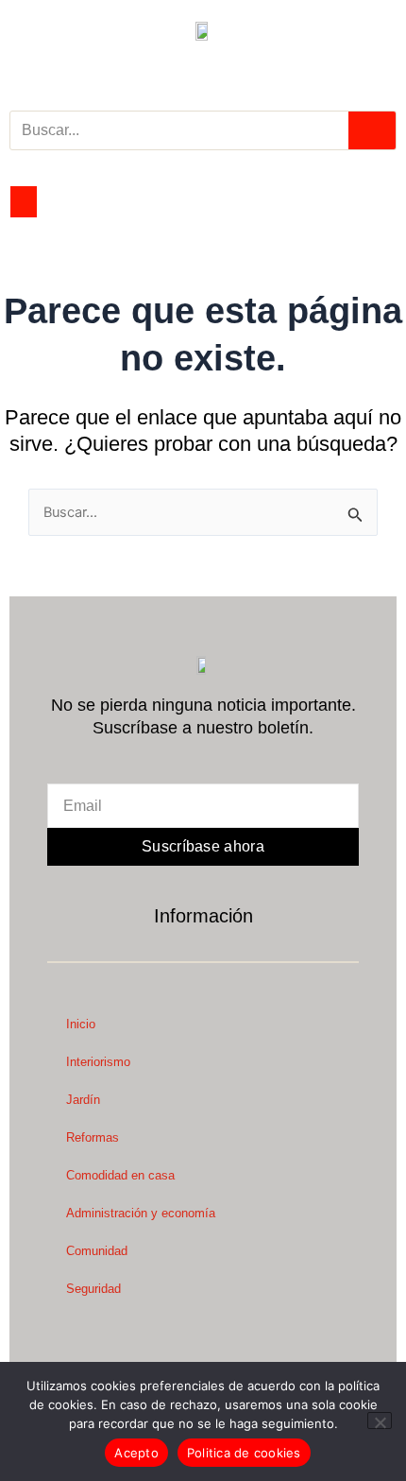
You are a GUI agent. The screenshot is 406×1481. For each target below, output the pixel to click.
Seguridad (93, 1289)
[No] (379, 1420)
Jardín (83, 1100)
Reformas (92, 1137)
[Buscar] (372, 130)
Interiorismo (98, 1062)
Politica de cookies (244, 1452)
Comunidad (96, 1251)
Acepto (136, 1452)
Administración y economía (140, 1213)
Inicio (80, 1024)
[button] (23, 201)
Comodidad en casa (120, 1175)
